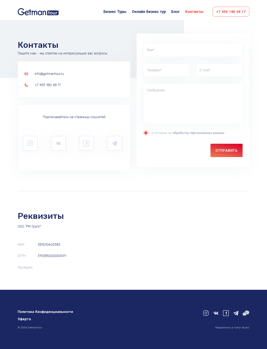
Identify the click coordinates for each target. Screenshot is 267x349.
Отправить (226, 150)
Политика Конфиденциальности (45, 312)
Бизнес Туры (114, 11)
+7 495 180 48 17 (231, 12)
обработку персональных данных (198, 133)
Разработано (232, 327)
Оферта (24, 319)
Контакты (194, 11)
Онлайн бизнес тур (149, 11)
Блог (175, 11)
